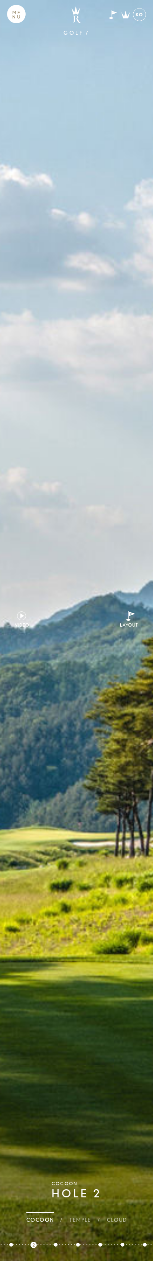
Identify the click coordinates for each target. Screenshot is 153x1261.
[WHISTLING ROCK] (76, 15)
